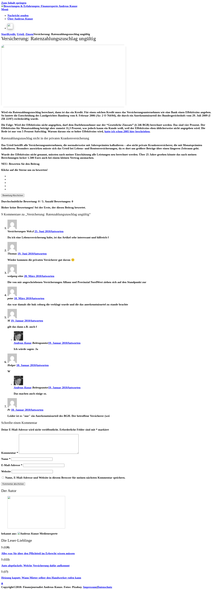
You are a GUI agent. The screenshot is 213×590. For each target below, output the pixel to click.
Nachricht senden (18, 15)
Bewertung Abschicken (12, 195)
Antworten (57, 231)
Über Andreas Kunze (20, 18)
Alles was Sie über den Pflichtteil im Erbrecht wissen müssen (38, 553)
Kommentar (9, 452)
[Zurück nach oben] (2, 583)
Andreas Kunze (22, 342)
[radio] (109, 176)
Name (5, 458)
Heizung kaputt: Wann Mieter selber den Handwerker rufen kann (41, 577)
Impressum (90, 587)
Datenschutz (104, 587)
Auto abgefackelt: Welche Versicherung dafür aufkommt (35, 565)
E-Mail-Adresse (11, 465)
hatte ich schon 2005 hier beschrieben (127, 131)
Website (6, 471)
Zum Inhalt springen (13, 2)
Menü (4, 9)
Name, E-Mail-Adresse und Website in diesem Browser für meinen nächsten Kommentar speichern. (65, 477)
